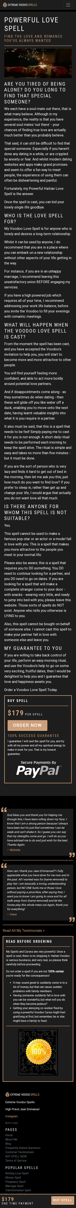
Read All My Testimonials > (24, 930)
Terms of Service (16, 1160)
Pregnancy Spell (15, 1181)
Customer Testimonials (19, 1152)
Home (9, 1135)
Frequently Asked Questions (22, 1148)
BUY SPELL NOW (16, 1156)
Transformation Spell (18, 1190)
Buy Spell (62, 1200)
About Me (11, 1139)
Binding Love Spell (16, 1173)
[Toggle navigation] (68, 4)
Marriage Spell (14, 1186)
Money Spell (13, 1177)
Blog (8, 1143)
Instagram (11, 1116)
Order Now (27, 725)
